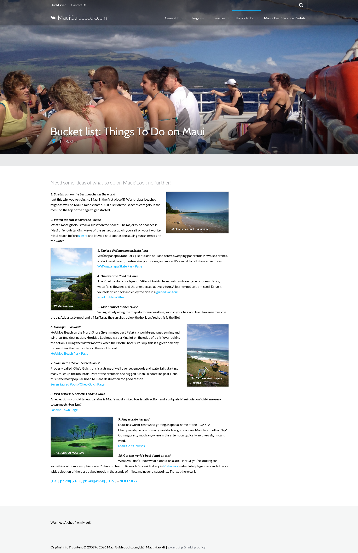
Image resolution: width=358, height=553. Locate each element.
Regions (198, 18)
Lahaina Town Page (64, 410)
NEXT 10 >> (129, 481)
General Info (174, 18)
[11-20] (65, 481)
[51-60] (111, 481)
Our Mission (58, 5)
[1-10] (55, 481)
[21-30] (76, 481)
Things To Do (245, 18)
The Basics (67, 141)
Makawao (170, 466)
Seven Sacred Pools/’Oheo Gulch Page (77, 384)
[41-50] (99, 481)
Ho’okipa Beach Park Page (69, 353)
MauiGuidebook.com (81, 17)
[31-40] (88, 481)
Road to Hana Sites (110, 297)
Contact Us (78, 5)
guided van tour (167, 292)
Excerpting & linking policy (187, 547)
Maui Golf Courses (131, 446)
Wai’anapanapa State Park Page (119, 266)
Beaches (219, 18)
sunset (82, 235)
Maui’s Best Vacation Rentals (285, 18)
